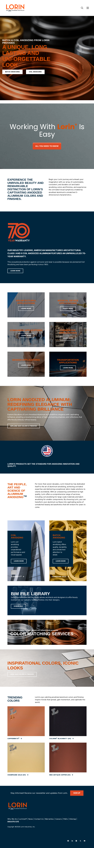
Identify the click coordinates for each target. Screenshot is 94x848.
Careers (58, 819)
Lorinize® (23, 819)
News (30, 819)
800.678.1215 (13, 822)
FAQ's (65, 819)
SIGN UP (76, 793)
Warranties (49, 819)
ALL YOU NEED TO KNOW (47, 146)
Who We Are (12, 819)
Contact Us (38, 819)
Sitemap (72, 819)
